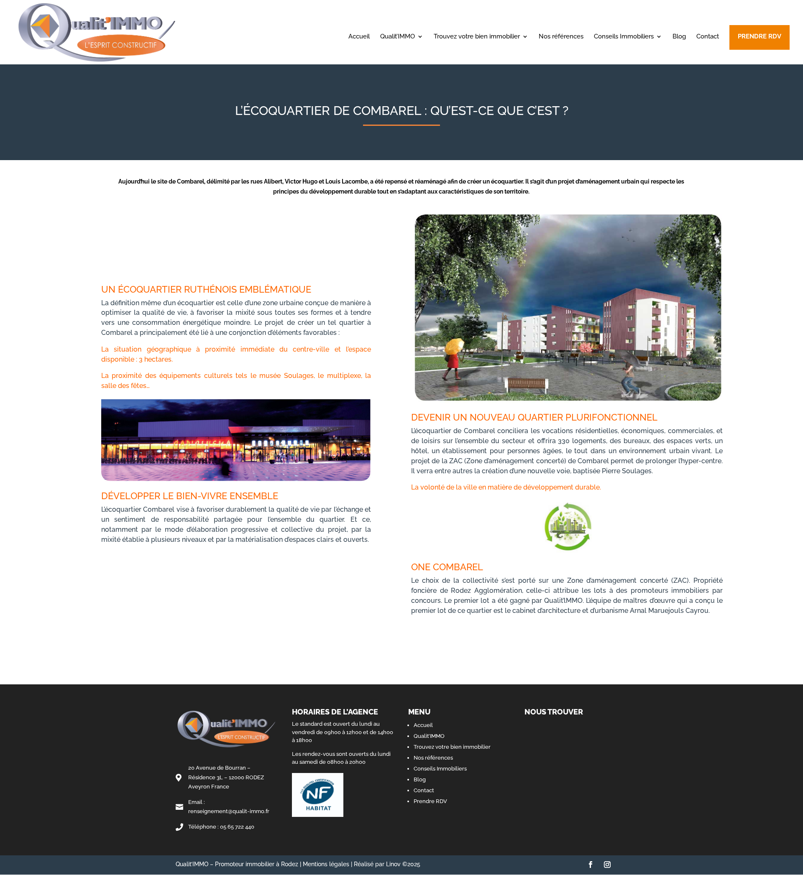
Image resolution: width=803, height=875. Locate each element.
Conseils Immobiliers (624, 36)
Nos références (561, 36)
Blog (679, 36)
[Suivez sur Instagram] (607, 864)
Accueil (359, 36)
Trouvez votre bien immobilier (477, 36)
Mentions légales (326, 864)
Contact (707, 36)
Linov (393, 864)
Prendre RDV (759, 36)
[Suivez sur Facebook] (590, 864)
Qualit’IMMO (397, 36)
